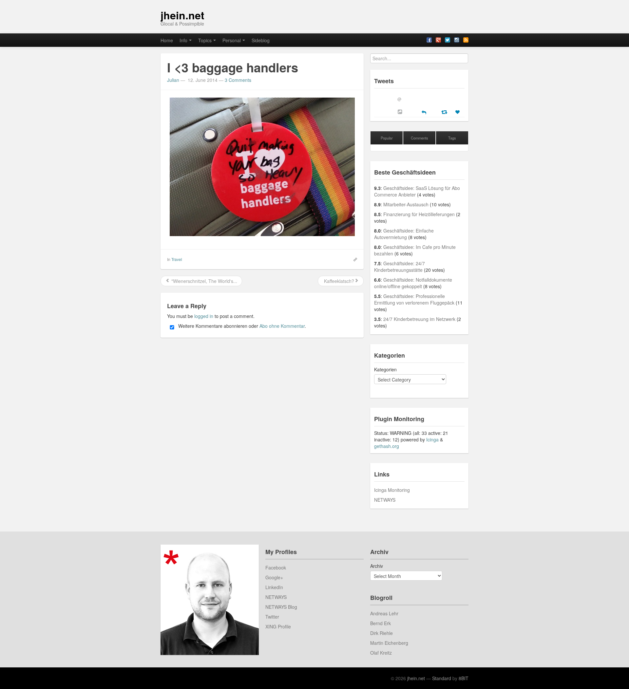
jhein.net (182, 15)
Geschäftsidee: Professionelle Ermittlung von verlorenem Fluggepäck (414, 299)
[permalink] (353, 259)
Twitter (272, 616)
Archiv (376, 566)
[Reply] (424, 111)
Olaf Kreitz (381, 652)
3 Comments (238, 80)
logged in (203, 316)
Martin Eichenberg (389, 643)
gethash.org (386, 446)
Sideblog (261, 40)
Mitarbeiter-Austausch (406, 204)
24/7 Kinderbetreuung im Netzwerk (419, 319)
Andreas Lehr (384, 613)
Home (167, 40)
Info (183, 40)
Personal (231, 40)
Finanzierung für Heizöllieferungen (419, 214)
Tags (452, 137)
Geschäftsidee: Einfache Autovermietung (404, 233)
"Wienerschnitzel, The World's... (203, 281)
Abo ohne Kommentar (282, 326)
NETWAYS (384, 499)
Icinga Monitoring (392, 490)
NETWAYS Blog (281, 607)
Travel (176, 259)
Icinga (432, 439)
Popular (387, 137)
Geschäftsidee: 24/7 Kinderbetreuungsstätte (399, 266)
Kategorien (385, 369)
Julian (173, 80)
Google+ (274, 577)
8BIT (463, 678)
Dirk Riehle (381, 633)
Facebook (275, 567)
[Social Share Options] (400, 111)
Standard (441, 678)
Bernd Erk (380, 623)
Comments (419, 137)
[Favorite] (458, 112)
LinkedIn (274, 587)
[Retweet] (445, 111)
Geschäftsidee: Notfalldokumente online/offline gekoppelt (413, 282)
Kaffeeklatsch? (338, 281)
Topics (205, 40)
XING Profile (278, 626)
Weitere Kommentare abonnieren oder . (241, 326)
